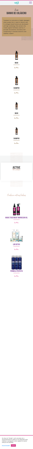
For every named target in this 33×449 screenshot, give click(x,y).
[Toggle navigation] (30, 3)
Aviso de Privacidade (6, 445)
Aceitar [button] (13, 445)
